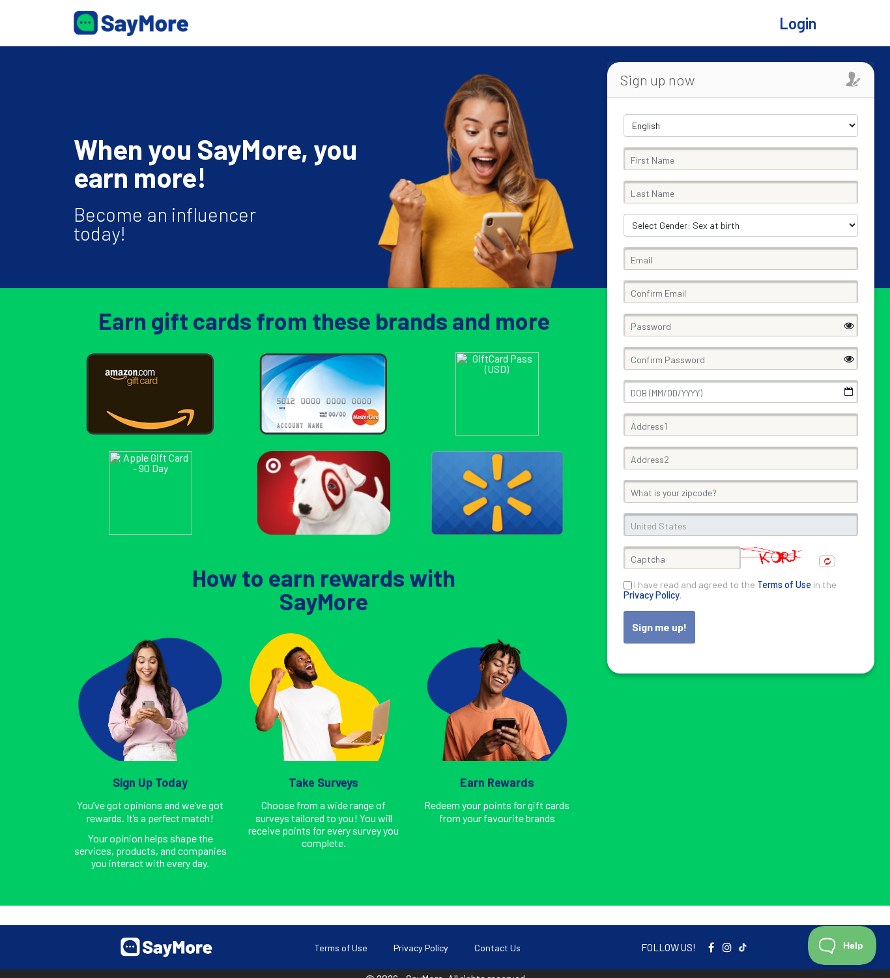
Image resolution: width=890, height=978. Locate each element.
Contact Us (497, 947)
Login (797, 23)
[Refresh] (827, 561)
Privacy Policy (421, 947)
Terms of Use (340, 947)
